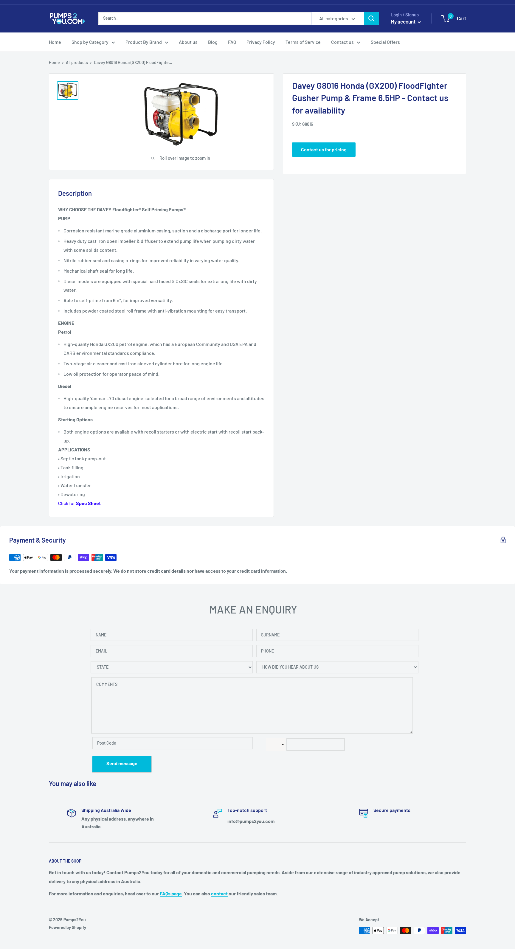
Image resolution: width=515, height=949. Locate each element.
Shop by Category (90, 42)
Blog (213, 42)
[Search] (371, 18)
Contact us (342, 42)
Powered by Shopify (67, 927)
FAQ (232, 42)
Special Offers (385, 42)
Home (55, 42)
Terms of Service (303, 42)
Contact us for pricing (324, 149)
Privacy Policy (260, 42)
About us (188, 42)
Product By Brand (143, 42)
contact (219, 893)
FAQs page (171, 893)
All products (77, 62)
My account (403, 21)
